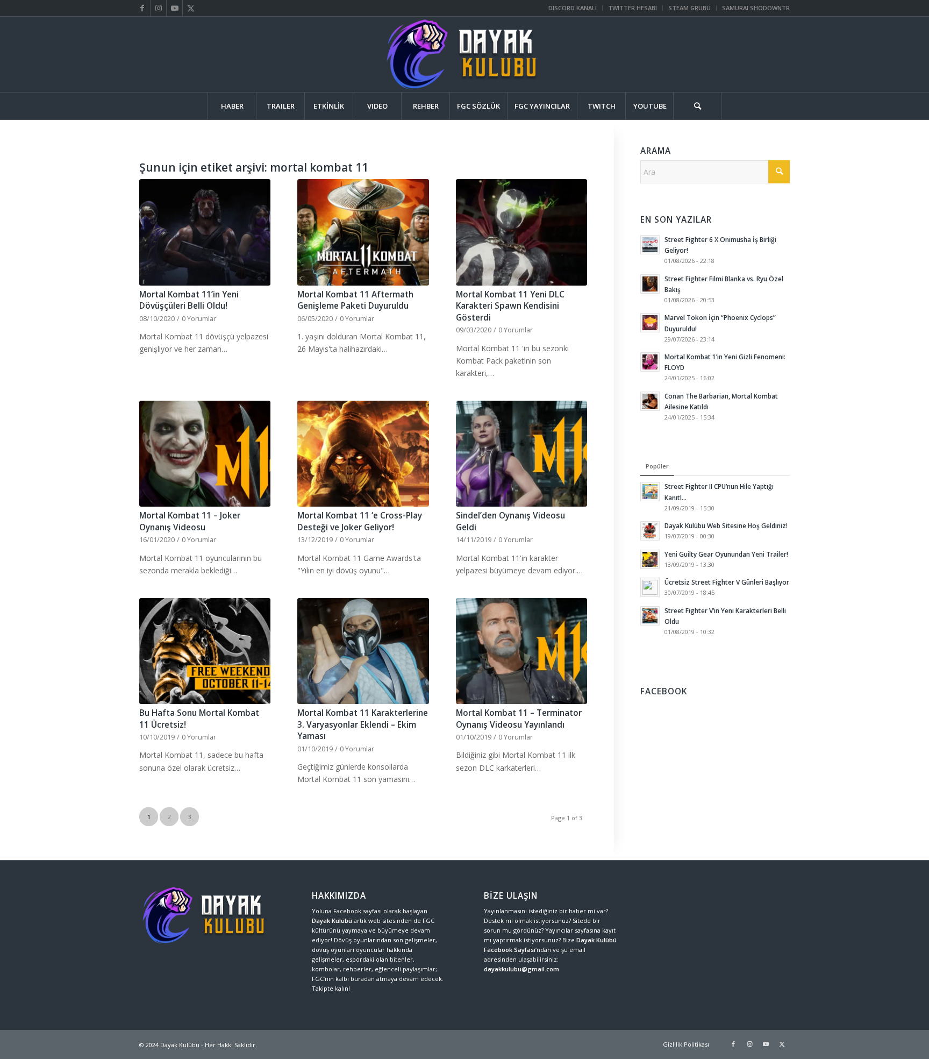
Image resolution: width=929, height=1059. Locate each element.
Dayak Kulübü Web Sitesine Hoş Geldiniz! (726, 525)
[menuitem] (573, 8)
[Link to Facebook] (142, 8)
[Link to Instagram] (158, 8)
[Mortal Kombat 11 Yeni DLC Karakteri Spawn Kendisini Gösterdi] (521, 232)
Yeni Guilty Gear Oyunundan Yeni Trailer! (726, 554)
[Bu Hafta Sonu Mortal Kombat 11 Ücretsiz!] (204, 651)
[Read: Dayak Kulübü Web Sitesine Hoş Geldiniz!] (650, 531)
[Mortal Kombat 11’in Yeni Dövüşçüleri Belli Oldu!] (204, 232)
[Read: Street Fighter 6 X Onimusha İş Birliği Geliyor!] (650, 244)
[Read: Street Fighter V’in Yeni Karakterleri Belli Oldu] (650, 616)
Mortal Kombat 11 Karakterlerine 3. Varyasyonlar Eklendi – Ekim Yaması (362, 724)
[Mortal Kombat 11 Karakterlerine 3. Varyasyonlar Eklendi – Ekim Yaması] (362, 651)
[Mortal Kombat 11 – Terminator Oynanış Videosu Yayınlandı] (521, 651)
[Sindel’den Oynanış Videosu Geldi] (521, 454)
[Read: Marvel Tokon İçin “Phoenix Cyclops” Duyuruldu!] (650, 322)
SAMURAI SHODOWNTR (756, 8)
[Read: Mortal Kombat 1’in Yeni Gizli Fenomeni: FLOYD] (650, 362)
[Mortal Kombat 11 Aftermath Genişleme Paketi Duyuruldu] (362, 232)
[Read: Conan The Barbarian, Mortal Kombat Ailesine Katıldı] (650, 401)
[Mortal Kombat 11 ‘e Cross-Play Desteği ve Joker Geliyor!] (362, 454)
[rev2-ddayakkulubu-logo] (464, 54)
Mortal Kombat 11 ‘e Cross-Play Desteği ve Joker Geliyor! (359, 521)
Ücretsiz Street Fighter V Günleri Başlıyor (726, 582)
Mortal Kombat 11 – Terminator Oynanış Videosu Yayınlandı (519, 718)
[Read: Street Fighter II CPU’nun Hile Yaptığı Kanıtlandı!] (650, 491)
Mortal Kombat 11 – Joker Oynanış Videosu (189, 521)
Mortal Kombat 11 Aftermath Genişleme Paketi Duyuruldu (355, 300)
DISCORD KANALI (572, 8)
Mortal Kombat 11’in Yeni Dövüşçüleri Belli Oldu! (189, 300)
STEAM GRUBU (689, 8)
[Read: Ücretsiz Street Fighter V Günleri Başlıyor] (650, 587)
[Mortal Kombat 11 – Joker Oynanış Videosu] (204, 454)
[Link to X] (191, 8)
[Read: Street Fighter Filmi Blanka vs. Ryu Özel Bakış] (650, 284)
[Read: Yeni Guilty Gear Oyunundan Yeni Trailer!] (650, 559)
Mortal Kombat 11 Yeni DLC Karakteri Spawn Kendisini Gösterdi (510, 306)
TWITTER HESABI (632, 8)
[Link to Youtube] (174, 8)
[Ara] (697, 106)
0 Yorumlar (199, 318)
